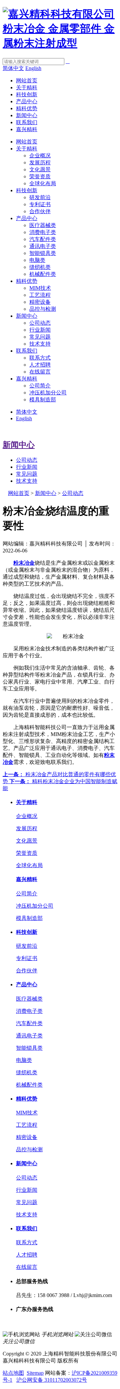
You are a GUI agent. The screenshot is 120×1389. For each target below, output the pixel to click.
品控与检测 (42, 309)
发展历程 (40, 162)
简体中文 (13, 68)
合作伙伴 (40, 211)
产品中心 (26, 101)
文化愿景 (40, 169)
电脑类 (37, 260)
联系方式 (40, 358)
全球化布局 (42, 183)
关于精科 (26, 87)
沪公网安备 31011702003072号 (51, 1380)
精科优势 (26, 108)
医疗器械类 (42, 225)
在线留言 (40, 371)
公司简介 (40, 385)
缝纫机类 (40, 267)
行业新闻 (40, 330)
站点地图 (13, 1373)
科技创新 (26, 94)
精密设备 (40, 302)
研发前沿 (40, 197)
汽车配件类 (42, 239)
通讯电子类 (42, 246)
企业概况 (40, 155)
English (33, 68)
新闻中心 (26, 115)
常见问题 (40, 337)
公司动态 (40, 323)
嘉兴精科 (26, 129)
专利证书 (40, 204)
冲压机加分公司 (48, 392)
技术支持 (40, 344)
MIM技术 (40, 288)
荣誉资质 (40, 176)
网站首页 (26, 80)
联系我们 (26, 122)
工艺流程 (40, 295)
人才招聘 (40, 365)
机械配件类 (42, 274)
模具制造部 (42, 399)
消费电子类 (42, 232)
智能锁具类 (42, 253)
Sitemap (35, 1373)
